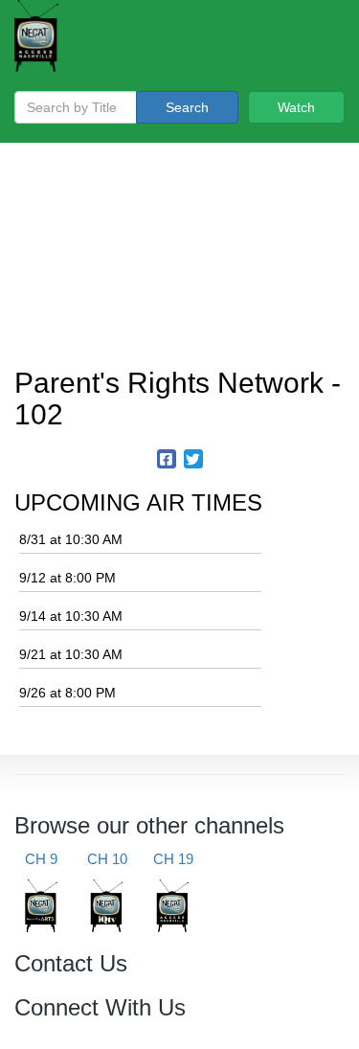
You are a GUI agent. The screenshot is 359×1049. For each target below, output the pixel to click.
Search (187, 107)
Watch (296, 107)
